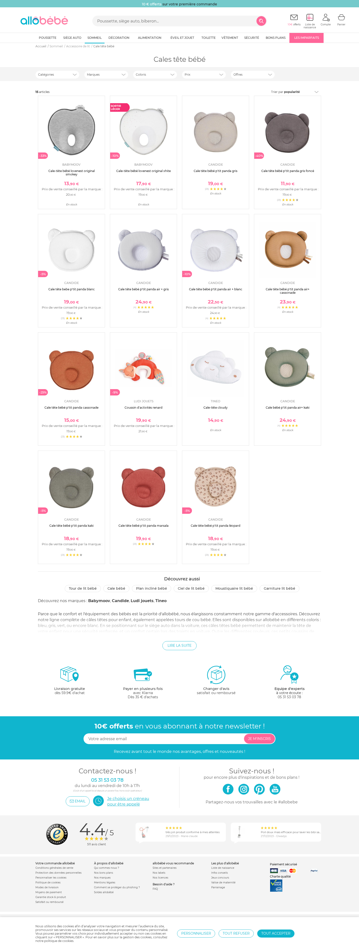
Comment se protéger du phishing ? (117, 887)
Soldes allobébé (104, 892)
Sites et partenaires (165, 867)
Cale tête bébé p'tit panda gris (215, 171)
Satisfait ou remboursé (49, 902)
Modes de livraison (47, 887)
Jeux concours (220, 877)
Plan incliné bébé (151, 588)
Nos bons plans (103, 872)
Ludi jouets (142, 600)
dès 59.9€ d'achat (69, 691)
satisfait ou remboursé (216, 691)
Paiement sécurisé (283, 864)
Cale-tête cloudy (215, 407)
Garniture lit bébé (279, 588)
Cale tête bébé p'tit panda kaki (71, 525)
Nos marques (102, 877)
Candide (120, 600)
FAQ (155, 888)
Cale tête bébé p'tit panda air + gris (143, 289)
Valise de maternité (223, 882)
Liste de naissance (222, 867)
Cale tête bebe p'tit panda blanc (71, 289)
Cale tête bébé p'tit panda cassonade (71, 407)
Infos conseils (219, 872)
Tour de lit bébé (83, 588)
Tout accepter (275, 933)
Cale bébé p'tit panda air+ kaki (287, 407)
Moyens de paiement (48, 892)
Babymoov (99, 600)
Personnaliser (196, 933)
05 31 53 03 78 (289, 697)
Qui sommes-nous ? (106, 867)
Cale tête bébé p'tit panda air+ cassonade (287, 290)
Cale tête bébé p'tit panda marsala (143, 525)
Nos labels (159, 872)
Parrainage (218, 887)
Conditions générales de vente (54, 867)
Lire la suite (179, 645)
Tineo (161, 600)
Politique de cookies (48, 882)
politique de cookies (59, 941)
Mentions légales (104, 882)
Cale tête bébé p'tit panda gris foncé (287, 171)
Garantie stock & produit (50, 897)
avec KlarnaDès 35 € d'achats (143, 693)
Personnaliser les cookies (50, 877)
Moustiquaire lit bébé (234, 588)
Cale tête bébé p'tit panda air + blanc (215, 289)
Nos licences (160, 877)
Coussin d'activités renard (143, 407)
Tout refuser (236, 933)
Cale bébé (116, 588)
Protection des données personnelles (58, 872)
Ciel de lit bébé (191, 588)
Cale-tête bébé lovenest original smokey (71, 172)
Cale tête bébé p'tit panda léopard (215, 525)
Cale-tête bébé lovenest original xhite (143, 171)
